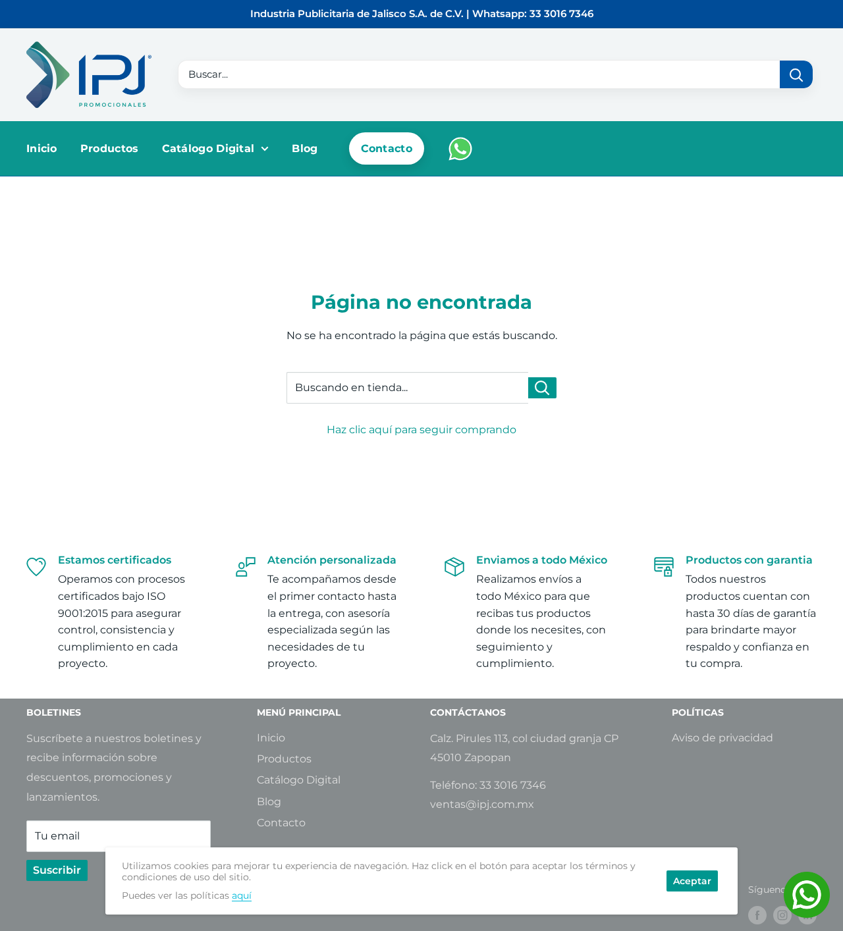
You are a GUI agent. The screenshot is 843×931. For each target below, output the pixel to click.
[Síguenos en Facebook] (757, 915)
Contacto (386, 148)
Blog (304, 148)
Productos (109, 148)
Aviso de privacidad (722, 738)
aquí (242, 895)
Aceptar (692, 881)
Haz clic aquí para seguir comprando (421, 429)
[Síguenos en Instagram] (782, 915)
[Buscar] (796, 74)
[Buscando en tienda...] (542, 387)
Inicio (41, 148)
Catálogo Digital (208, 148)
